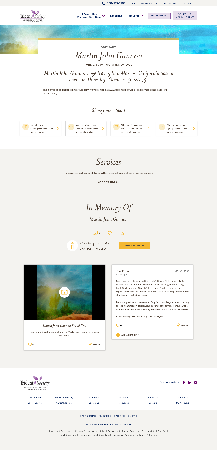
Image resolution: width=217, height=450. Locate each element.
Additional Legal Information (75, 435)
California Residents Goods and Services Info (131, 431)
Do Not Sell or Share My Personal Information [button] (107, 424)
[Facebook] (183, 382)
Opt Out (162, 431)
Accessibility (98, 431)
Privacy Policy (82, 431)
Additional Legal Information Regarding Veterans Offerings (125, 435)
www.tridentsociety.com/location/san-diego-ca (134, 89)
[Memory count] (95, 233)
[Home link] (33, 15)
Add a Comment (130, 335)
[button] (89, 16)
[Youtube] (195, 382)
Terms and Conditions (60, 431)
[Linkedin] (189, 382)
